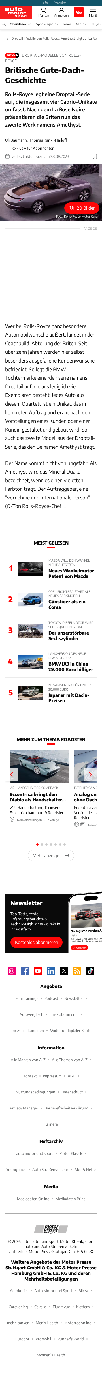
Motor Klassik (70, 1153)
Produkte (60, 3)
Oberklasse (18, 24)
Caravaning (18, 1306)
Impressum (52, 1075)
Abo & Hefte (85, 1169)
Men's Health (47, 1322)
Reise (67, 24)
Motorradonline (77, 1322)
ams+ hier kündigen (27, 1030)
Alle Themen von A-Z (70, 1059)
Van (78, 24)
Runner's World (70, 1338)
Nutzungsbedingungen (35, 1091)
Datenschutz (72, 1091)
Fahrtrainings (27, 998)
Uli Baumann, (16, 140)
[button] (51, 192)
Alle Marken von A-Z (28, 1059)
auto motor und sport (34, 1153)
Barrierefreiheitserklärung (66, 1108)
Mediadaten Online (33, 1198)
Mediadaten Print (70, 1198)
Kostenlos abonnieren (36, 942)
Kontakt (30, 1075)
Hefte (45, 3)
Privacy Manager (24, 1108)
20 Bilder (86, 208)
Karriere (51, 1124)
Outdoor (22, 1338)
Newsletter (73, 998)
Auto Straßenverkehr (50, 1169)
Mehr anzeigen (47, 855)
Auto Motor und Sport (53, 1290)
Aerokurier (19, 1290)
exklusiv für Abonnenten (33, 148)
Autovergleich (31, 1014)
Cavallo (40, 1306)
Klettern (83, 1306)
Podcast (51, 998)
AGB (71, 1075)
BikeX (83, 1290)
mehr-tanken (18, 1322)
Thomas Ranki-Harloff (48, 140)
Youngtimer (16, 1169)
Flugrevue (61, 1306)
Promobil (43, 1338)
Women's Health (51, 1354)
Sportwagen (44, 24)
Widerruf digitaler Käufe (70, 1030)
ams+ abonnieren (64, 1014)
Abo (79, 12)
